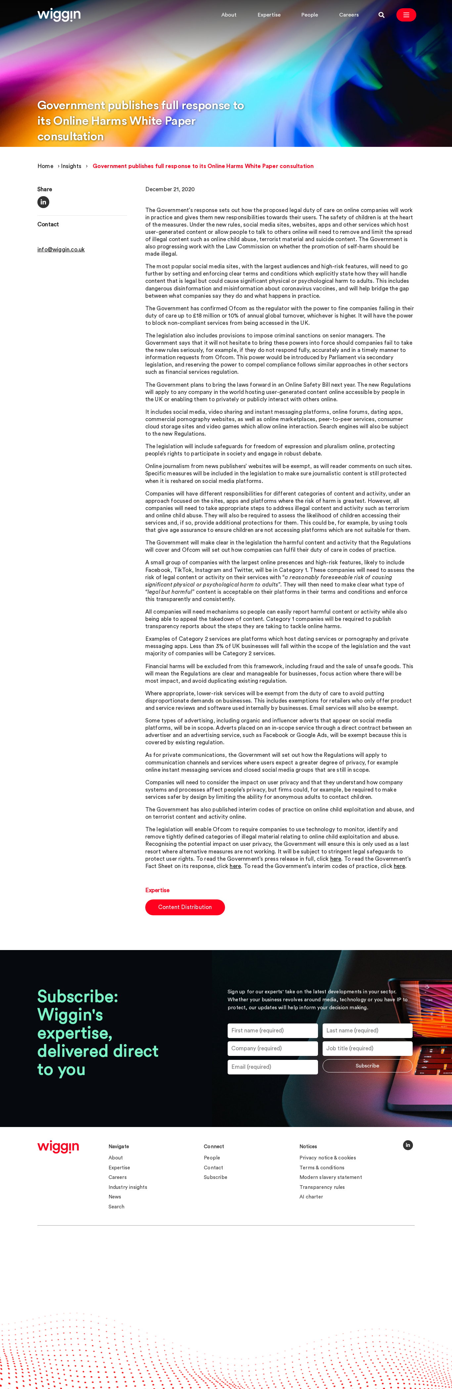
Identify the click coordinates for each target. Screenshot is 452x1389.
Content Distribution (185, 907)
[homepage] (58, 1146)
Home (45, 166)
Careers (349, 15)
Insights (71, 166)
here (335, 859)
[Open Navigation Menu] (406, 15)
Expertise (269, 15)
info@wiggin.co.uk (61, 249)
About (229, 15)
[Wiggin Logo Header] (58, 15)
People (309, 15)
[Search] (381, 15)
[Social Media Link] (408, 1145)
